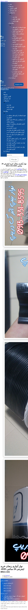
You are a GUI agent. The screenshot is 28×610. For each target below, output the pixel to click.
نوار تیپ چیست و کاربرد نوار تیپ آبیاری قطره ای (18, 67)
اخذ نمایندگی (12, 10)
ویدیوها (11, 6)
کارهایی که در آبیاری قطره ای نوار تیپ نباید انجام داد (18, 61)
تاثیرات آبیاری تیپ (17, 44)
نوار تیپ (14, 17)
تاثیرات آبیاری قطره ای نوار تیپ (15, 130)
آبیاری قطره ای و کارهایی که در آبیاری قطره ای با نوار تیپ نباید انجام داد (15, 134)
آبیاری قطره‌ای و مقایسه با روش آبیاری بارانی (18, 40)
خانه (10, 4)
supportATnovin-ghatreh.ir (13, 599)
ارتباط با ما (12, 78)
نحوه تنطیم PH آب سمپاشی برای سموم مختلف (18, 34)
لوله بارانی (15, 21)
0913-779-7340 (7, 585)
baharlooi (7, 575)
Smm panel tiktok (4, 606)
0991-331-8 (6, 590)
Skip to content (4, 1)
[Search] (25, 155)
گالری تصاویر (13, 8)
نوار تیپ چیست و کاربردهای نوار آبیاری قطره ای (18, 74)
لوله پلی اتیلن (16, 19)
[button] (25, 155)
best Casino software (20, 606)
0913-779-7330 (7, 588)
